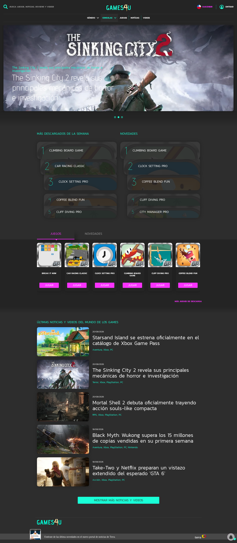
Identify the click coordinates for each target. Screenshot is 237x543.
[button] (93, 18)
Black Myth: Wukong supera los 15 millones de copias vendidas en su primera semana (142, 438)
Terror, (95, 382)
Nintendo (133, 447)
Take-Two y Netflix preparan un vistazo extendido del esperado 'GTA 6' (138, 470)
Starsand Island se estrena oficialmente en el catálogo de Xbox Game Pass (145, 340)
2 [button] (119, 117)
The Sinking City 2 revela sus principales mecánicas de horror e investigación (140, 373)
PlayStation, (113, 382)
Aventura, (97, 349)
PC (111, 349)
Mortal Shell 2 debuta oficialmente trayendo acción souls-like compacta (144, 405)
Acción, (96, 480)
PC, (125, 447)
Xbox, (106, 349)
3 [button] (122, 117)
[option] (118, 68)
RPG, (94, 415)
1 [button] (115, 117)
